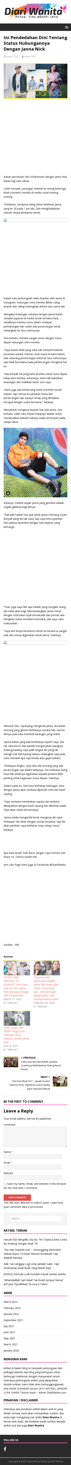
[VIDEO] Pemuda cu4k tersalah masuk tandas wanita (35, 1274)
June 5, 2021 (13, 56)
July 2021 (9, 1326)
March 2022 (11, 1301)
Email (7, 1162)
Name (8, 1152)
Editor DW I (30, 56)
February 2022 (12, 1308)
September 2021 (13, 1320)
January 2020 (11, 1350)
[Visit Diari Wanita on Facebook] (5, 1450)
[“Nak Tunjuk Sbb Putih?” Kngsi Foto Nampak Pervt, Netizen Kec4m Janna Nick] (17, 1018)
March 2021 (11, 1344)
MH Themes (57, 1461)
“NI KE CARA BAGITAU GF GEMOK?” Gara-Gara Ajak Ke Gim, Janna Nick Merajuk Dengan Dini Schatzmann (16, 986)
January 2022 (11, 1314)
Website (8, 1173)
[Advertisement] (35, 137)
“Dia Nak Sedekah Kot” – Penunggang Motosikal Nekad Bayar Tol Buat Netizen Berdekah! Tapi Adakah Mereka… (32, 1254)
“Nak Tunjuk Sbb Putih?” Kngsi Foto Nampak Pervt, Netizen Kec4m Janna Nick (16, 1035)
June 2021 (9, 1332)
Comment (9, 1124)
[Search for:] (35, 1219)
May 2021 (9, 1338)
